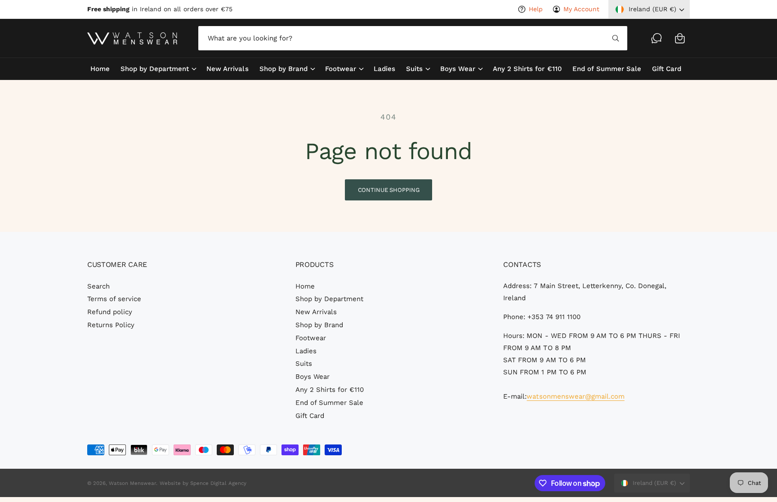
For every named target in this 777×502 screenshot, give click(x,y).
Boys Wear (457, 69)
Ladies (306, 351)
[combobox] (412, 38)
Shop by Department (155, 69)
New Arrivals (316, 312)
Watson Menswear (132, 483)
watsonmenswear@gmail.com (575, 396)
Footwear (340, 69)
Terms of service (114, 299)
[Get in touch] (656, 38)
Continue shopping (389, 190)
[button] (680, 38)
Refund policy (109, 312)
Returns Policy (110, 325)
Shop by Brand (283, 69)
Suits (414, 69)
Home (305, 286)
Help (536, 9)
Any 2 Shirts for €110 (329, 390)
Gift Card (309, 416)
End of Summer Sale (329, 403)
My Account (581, 9)
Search (98, 286)
